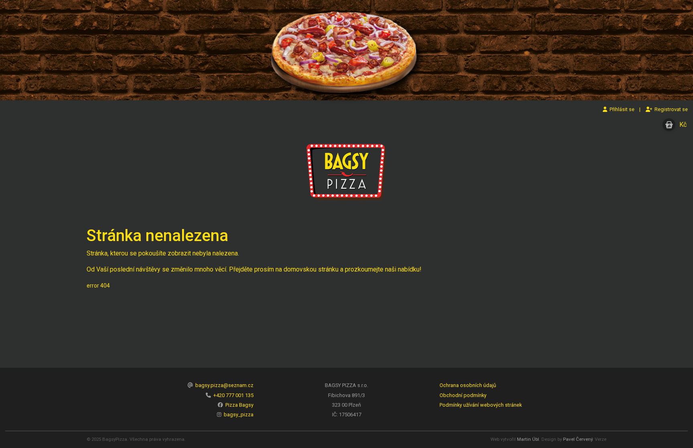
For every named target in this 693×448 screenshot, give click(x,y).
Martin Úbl (528, 439)
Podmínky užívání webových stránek (481, 405)
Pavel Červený (577, 439)
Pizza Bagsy (239, 405)
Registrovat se (670, 109)
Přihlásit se (620, 109)
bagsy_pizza (238, 415)
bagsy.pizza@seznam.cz (224, 385)
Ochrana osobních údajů (468, 385)
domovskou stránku (311, 269)
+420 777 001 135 (233, 395)
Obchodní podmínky (463, 395)
